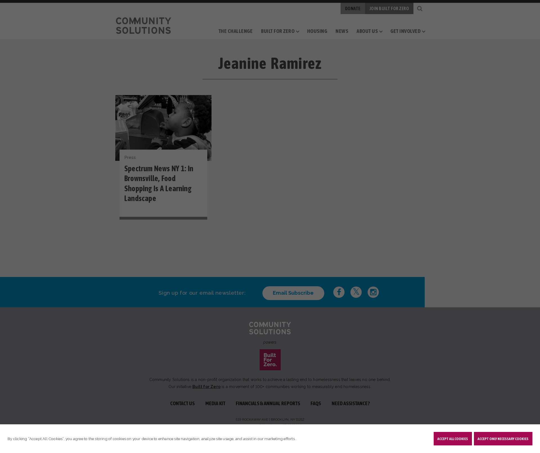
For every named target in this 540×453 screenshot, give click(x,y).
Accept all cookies (452, 438)
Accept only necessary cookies (503, 438)
